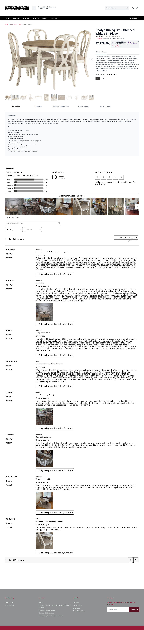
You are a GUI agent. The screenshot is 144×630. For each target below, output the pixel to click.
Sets (20, 24)
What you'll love (101, 52)
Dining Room (13, 24)
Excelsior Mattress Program (47, 610)
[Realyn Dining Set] (49, 59)
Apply (114, 46)
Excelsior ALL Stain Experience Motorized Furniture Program (54, 606)
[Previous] (7, 59)
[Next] (91, 59)
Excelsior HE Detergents (46, 613)
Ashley (99, 38)
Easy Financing (9, 605)
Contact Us (76, 608)
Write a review (116, 36)
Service (41, 602)
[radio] (98, 78)
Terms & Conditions (79, 611)
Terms (119, 46)
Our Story (76, 602)
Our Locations (77, 605)
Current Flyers (9, 602)
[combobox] (117, 8)
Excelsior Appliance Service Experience (51, 616)
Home (6, 24)
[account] (137, 8)
